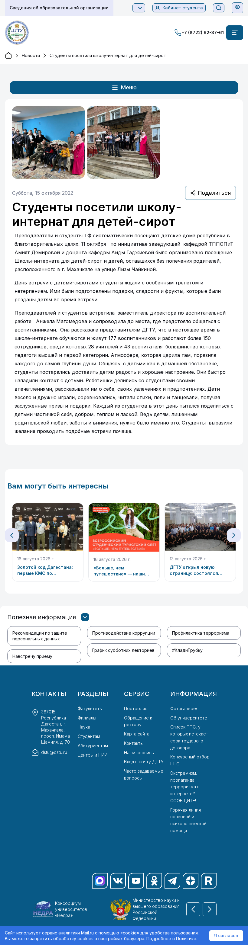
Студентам (89, 736)
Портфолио (136, 708)
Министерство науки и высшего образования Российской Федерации (156, 909)
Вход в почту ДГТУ (144, 761)
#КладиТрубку (187, 650)
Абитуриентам (93, 745)
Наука (84, 726)
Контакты (133, 743)
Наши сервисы (139, 752)
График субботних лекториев (123, 650)
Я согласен (226, 935)
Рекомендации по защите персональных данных (39, 635)
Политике (186, 938)
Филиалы (87, 717)
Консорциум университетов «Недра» (71, 909)
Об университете (188, 717)
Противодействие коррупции (123, 633)
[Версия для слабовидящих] (237, 7)
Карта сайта (136, 733)
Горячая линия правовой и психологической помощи (188, 820)
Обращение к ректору (138, 721)
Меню (129, 87)
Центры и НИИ (92, 755)
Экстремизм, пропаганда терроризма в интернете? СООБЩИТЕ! (185, 786)
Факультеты (90, 708)
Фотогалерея (184, 708)
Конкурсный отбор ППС (190, 760)
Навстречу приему (32, 656)
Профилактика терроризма (200, 633)
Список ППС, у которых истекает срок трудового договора (189, 737)
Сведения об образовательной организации (59, 7)
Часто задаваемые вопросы (143, 774)
